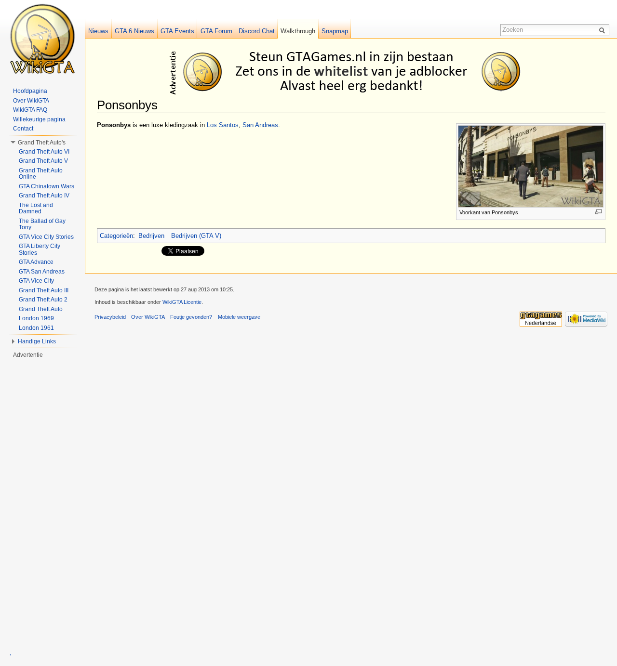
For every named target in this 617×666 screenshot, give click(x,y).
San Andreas (260, 125)
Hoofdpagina (30, 91)
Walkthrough (298, 31)
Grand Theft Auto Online (41, 174)
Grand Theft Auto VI (44, 151)
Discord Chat (257, 31)
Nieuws (98, 31)
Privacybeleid (110, 317)
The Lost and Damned (36, 208)
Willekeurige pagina (39, 119)
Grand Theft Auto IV (44, 195)
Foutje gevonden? (191, 317)
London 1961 (36, 328)
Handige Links (37, 341)
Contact (23, 128)
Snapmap (335, 31)
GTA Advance (36, 262)
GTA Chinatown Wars (46, 186)
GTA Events (177, 31)
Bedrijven (151, 235)
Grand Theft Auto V (43, 160)
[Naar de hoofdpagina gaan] (42, 38)
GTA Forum (216, 31)
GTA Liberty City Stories (39, 249)
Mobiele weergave (239, 317)
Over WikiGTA (31, 100)
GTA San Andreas (42, 271)
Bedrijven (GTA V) (196, 235)
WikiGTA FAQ (30, 109)
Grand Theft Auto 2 (43, 299)
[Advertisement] (352, 71)
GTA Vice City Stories (46, 237)
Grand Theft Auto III (43, 290)
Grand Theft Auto (41, 309)
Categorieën (116, 235)
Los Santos (223, 125)
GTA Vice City (36, 280)
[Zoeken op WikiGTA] (603, 30)
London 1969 (36, 318)
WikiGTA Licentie (181, 302)
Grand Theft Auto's (42, 142)
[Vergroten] (598, 211)
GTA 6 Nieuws (134, 31)
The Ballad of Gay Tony (42, 224)
